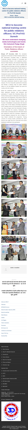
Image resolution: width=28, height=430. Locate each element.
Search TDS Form (4, 333)
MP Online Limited (6, 381)
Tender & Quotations (5, 322)
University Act (5, 354)
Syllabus (3, 317)
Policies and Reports (7, 362)
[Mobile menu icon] (25, 3)
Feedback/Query (15, 428)
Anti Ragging (3, 320)
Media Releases (4, 314)
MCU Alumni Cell (4, 328)
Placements (3, 325)
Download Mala (4, 335)
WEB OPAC (5, 386)
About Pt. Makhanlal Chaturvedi (9, 351)
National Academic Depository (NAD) (8, 309)
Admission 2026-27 (5, 301)
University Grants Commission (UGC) (10, 370)
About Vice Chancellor (7, 359)
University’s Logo (6, 364)
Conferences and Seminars (6, 330)
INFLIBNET (5, 383)
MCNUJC (14, 427)
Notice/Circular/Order (5, 312)
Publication (3, 304)
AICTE (4, 373)
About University (6, 349)
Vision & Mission (6, 357)
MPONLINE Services (5, 307)
